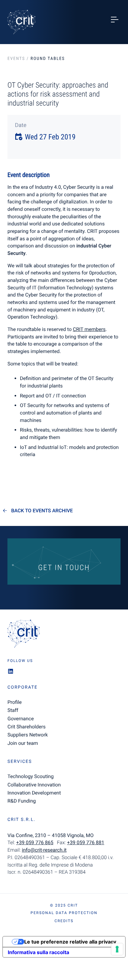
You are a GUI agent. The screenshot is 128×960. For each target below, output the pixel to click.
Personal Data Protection (63, 913)
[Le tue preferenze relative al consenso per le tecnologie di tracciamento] (117, 949)
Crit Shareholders (26, 727)
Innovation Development (34, 793)
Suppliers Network (27, 735)
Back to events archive (42, 511)
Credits (63, 921)
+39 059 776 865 (34, 842)
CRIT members (89, 329)
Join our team (22, 743)
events (16, 58)
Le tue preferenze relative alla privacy (70, 942)
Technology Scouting (30, 776)
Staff (12, 710)
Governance (20, 719)
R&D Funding (21, 801)
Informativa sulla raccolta (38, 952)
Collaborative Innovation (34, 785)
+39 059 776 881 (85, 842)
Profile (14, 702)
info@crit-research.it (44, 850)
